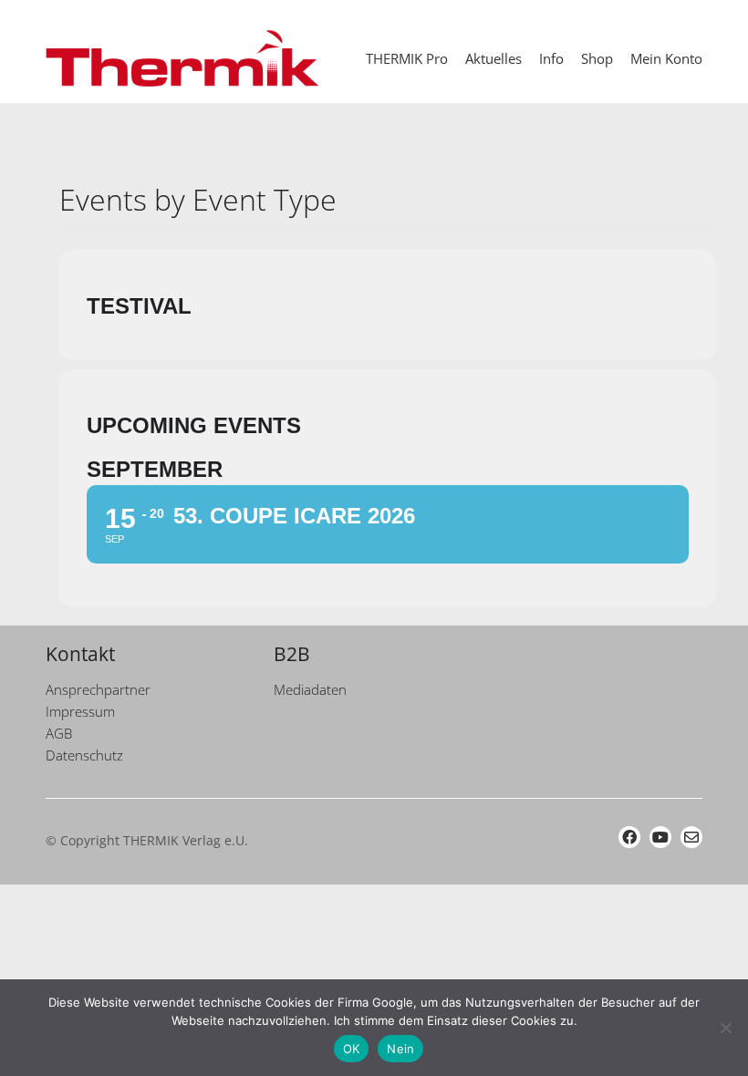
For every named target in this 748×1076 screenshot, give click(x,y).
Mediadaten (310, 689)
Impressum (80, 711)
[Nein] (725, 1028)
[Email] (691, 837)
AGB (59, 733)
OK (351, 1048)
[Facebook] (629, 837)
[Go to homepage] (182, 58)
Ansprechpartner (98, 689)
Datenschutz (84, 755)
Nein (400, 1048)
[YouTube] (660, 837)
